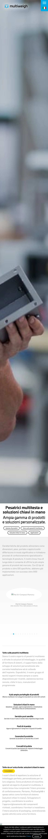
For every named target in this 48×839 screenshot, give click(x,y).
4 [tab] (18, 634)
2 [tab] (13, 634)
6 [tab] (22, 634)
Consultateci (8, 771)
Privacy (28, 836)
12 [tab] (36, 634)
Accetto (36, 836)
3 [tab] (15, 634)
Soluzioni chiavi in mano (17, 533)
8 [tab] (27, 634)
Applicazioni (34, 533)
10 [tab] (32, 634)
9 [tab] (29, 634)
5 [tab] (20, 634)
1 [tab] (11, 634)
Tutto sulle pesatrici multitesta (32, 528)
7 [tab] (25, 634)
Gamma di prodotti (11, 528)
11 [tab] (34, 634)
